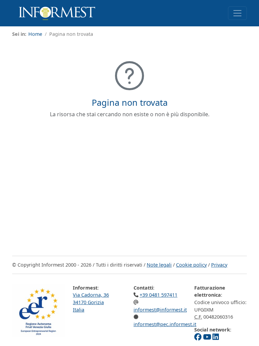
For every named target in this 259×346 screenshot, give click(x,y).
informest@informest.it (160, 309)
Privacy (219, 265)
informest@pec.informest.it (165, 324)
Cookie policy (191, 265)
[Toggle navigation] (237, 13)
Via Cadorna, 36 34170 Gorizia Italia (91, 302)
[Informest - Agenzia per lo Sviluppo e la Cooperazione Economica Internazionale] (57, 13)
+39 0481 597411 (158, 295)
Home (35, 34)
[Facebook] (198, 336)
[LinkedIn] (215, 336)
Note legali (159, 265)
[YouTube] (207, 336)
